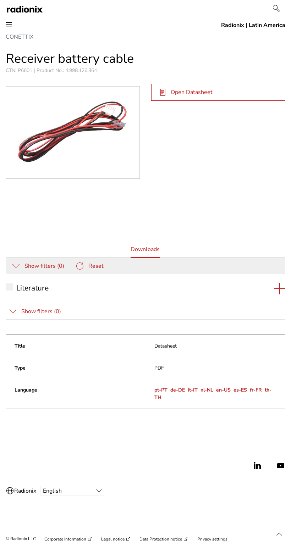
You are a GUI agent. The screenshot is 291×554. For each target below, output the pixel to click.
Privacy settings (212, 539)
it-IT (193, 390)
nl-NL (207, 390)
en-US (223, 390)
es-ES (240, 390)
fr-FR (256, 390)
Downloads (145, 251)
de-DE (177, 390)
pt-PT (161, 390)
